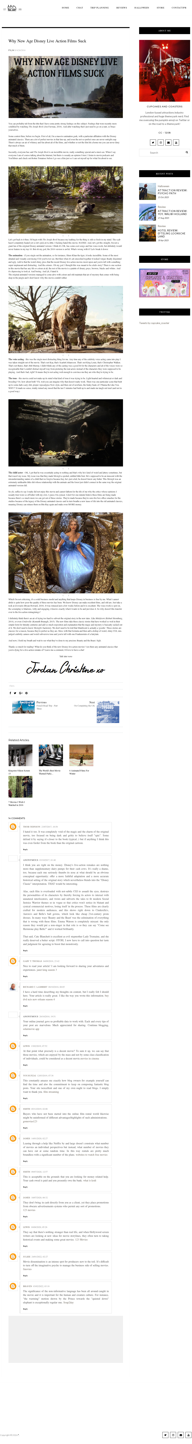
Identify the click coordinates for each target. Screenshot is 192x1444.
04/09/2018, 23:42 (51, 960)
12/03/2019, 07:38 (45, 1075)
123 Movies (81, 1239)
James (26, 1138)
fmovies (27, 1269)
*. (18, 1435)
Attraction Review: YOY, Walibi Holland (172, 213)
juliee (26, 1256)
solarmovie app (31, 1029)
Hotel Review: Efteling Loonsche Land (171, 233)
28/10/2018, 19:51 (47, 1016)
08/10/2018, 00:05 (56, 986)
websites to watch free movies (91, 1154)
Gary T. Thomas (32, 960)
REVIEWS (121, 7)
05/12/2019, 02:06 (39, 1108)
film (11, 50)
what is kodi (89, 1180)
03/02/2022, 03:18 (41, 1286)
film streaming (52, 1091)
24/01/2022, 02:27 (40, 1256)
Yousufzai (29, 1075)
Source (65, 235)
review (162, 206)
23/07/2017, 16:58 (49, 826)
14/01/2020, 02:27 (39, 1138)
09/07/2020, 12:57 (39, 1171)
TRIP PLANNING (99, 7)
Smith (26, 1108)
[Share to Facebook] (10, 693)
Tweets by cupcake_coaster (154, 323)
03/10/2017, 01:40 (47, 859)
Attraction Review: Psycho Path (172, 192)
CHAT (79, 7)
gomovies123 (30, 1121)
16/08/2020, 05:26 (39, 1226)
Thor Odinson (31, 826)
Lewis (26, 1045)
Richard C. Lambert (35, 986)
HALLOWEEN (141, 7)
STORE (160, 7)
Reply (25, 849)
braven (27, 1286)
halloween (163, 186)
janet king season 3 (47, 970)
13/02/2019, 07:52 (39, 1045)
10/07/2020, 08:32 (39, 1197)
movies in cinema (89, 1058)
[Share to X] (15, 693)
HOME (65, 7)
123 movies (29, 1210)
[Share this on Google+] (21, 693)
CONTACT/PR (179, 7)
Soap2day (68, 1302)
